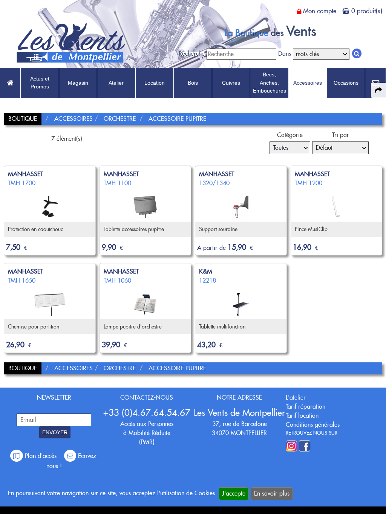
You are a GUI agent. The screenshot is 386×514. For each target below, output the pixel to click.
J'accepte (233, 493)
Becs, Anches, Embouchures (269, 82)
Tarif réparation (305, 407)
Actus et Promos (39, 83)
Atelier (116, 83)
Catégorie (290, 135)
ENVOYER (54, 432)
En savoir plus (272, 493)
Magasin (78, 83)
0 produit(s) (366, 11)
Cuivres (231, 83)
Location (154, 83)
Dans (284, 54)
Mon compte (319, 11)
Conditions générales (313, 425)
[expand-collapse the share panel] (378, 90)
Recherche (192, 54)
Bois (193, 83)
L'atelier (296, 397)
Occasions (346, 83)
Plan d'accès (40, 456)
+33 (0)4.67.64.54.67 (146, 412)
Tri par (340, 135)
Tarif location (302, 416)
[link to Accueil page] (10, 83)
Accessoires (307, 83)
